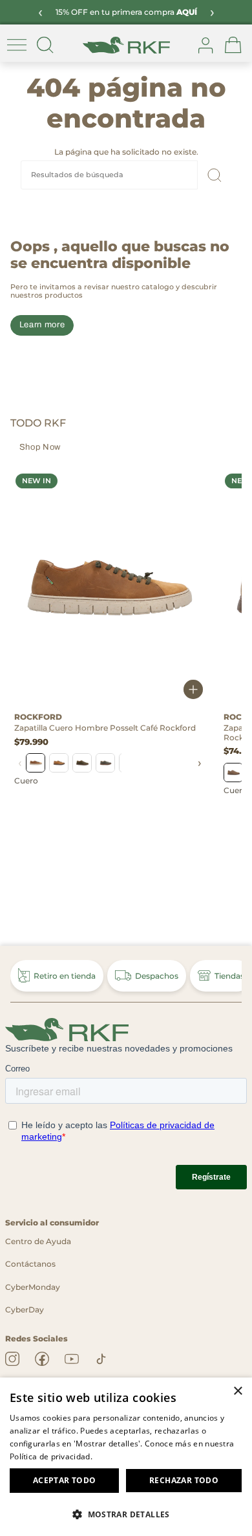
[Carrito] (233, 45)
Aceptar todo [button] (64, 1480)
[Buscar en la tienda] (45, 45)
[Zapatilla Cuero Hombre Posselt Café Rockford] (109, 587)
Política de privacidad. (51, 1456)
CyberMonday (32, 1287)
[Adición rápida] (193, 691)
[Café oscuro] (233, 772)
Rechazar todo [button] (183, 1480)
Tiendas (229, 976)
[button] (126, 1513)
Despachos (156, 976)
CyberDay (24, 1309)
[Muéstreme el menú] (17, 45)
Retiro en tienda (65, 976)
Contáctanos (30, 1264)
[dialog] (126, 1457)
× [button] (237, 1391)
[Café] (35, 763)
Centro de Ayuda (38, 1241)
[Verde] (82, 763)
